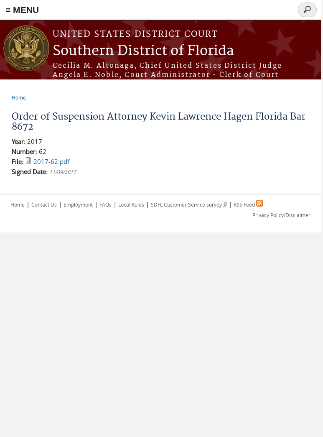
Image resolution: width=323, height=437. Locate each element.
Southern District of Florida (143, 51)
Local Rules (131, 204)
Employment (78, 204)
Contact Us (44, 204)
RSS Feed (245, 204)
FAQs (105, 204)
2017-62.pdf (51, 161)
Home (19, 97)
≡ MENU (22, 10)
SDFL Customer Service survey (189, 204)
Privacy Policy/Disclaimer (281, 215)
